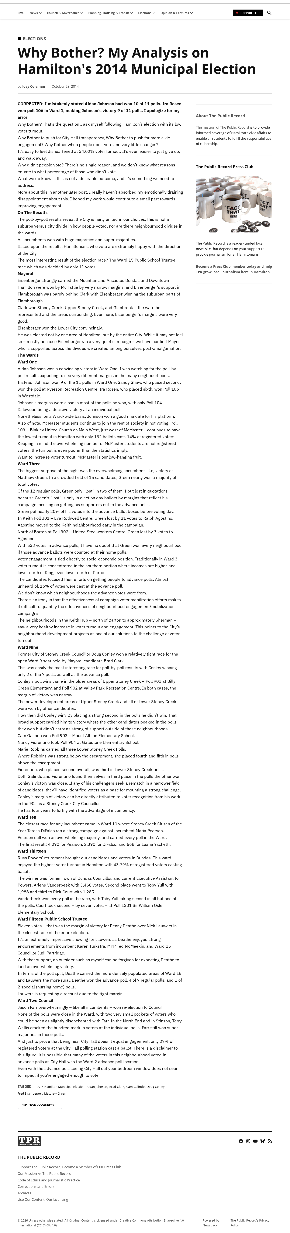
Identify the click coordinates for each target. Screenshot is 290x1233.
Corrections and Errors (36, 1186)
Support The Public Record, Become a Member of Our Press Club (69, 1167)
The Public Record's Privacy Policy (250, 1222)
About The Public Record (220, 115)
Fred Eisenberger (30, 1093)
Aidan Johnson (97, 1087)
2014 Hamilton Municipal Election (60, 1087)
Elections (144, 13)
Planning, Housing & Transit (108, 13)
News (34, 13)
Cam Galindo (135, 1087)
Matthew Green (55, 1093)
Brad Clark (116, 1087)
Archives (24, 1193)
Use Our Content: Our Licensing (43, 1199)
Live (21, 13)
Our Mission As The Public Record (44, 1173)
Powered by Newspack (211, 1222)
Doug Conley (156, 1087)
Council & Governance (63, 13)
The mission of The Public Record (222, 127)
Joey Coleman (33, 86)
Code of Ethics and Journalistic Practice (49, 1180)
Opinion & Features (174, 13)
